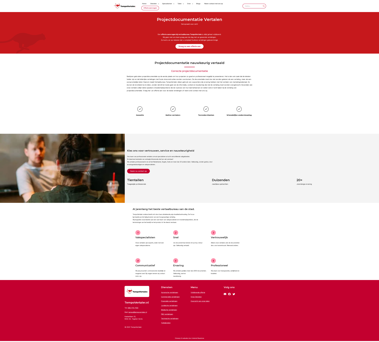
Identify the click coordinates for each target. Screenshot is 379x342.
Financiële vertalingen (169, 301)
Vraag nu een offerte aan (189, 46)
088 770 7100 (133, 308)
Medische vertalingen (169, 310)
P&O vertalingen (167, 314)
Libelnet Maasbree (198, 338)
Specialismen (167, 4)
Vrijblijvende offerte (198, 292)
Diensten (153, 4)
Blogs (198, 4)
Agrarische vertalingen (169, 292)
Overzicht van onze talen (200, 301)
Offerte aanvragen (150, 8)
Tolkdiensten (166, 323)
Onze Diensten (196, 297)
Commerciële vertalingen (170, 297)
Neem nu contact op (138, 171)
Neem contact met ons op (213, 4)
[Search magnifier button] (263, 6)
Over (189, 4)
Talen (180, 4)
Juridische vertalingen (169, 305)
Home (144, 4)
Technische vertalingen (169, 318)
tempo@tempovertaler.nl (138, 312)
